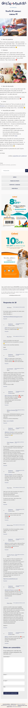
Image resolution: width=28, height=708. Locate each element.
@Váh (6, 327)
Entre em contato (12, 705)
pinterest (24, 156)
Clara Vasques (10, 442)
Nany (8, 603)
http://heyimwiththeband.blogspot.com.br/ (12, 316)
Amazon (2, 106)
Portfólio (15, 188)
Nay (8, 336)
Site (4, 686)
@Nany (6, 636)
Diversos (13, 7)
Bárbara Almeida (11, 410)
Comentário (6, 656)
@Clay (6, 513)
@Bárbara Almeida (9, 432)
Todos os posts (14, 181)
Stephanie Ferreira (16, 706)
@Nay (6, 358)
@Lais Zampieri (8, 395)
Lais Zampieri (10, 368)
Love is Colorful (10, 421)
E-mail (5, 680)
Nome (5, 674)
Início (14, 177)
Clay (8, 487)
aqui (16, 135)
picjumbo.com (17, 156)
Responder (5, 318)
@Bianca (7, 543)
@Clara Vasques (8, 474)
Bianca (8, 525)
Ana (22, 107)
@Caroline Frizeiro (9, 590)
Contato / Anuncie (14, 184)
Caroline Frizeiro (10, 555)
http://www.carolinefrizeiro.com (10, 578)
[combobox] (13, 170)
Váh (8, 307)
